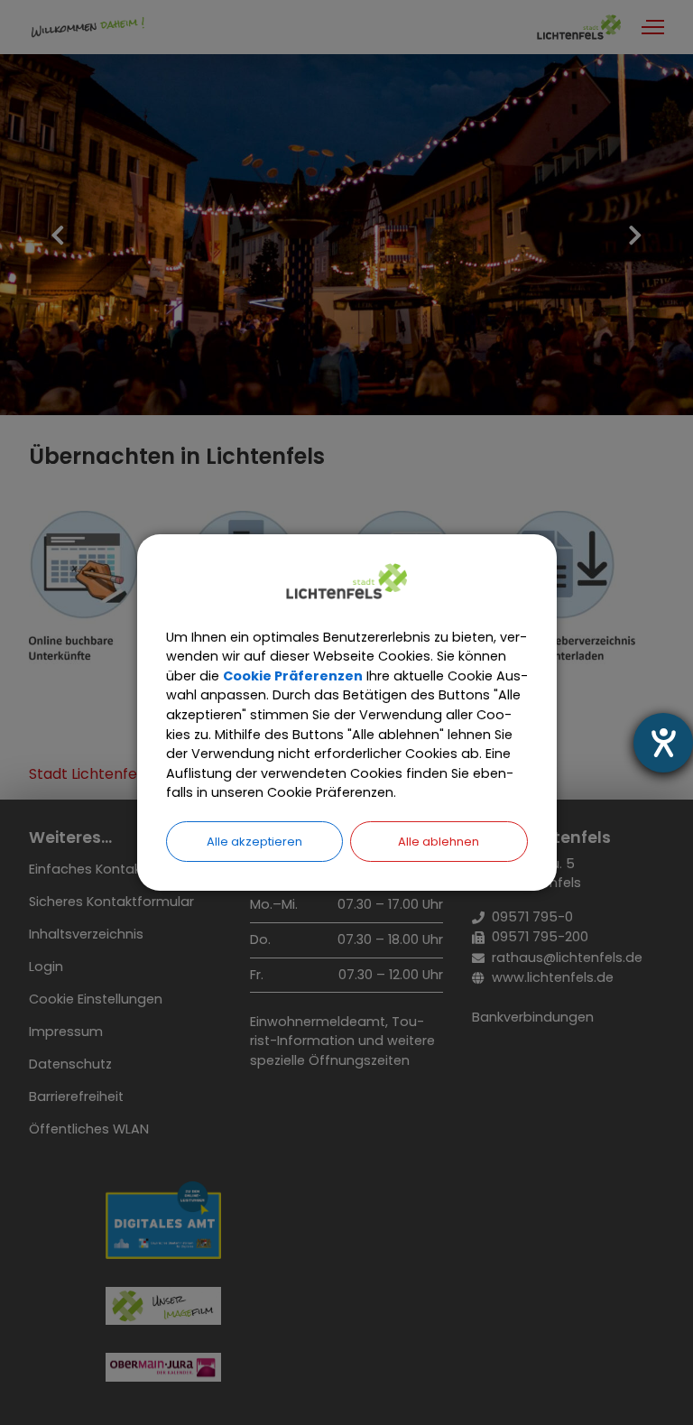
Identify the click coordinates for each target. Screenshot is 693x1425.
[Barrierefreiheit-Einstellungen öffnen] (663, 743)
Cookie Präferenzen (293, 676)
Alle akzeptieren (254, 841)
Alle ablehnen (438, 841)
